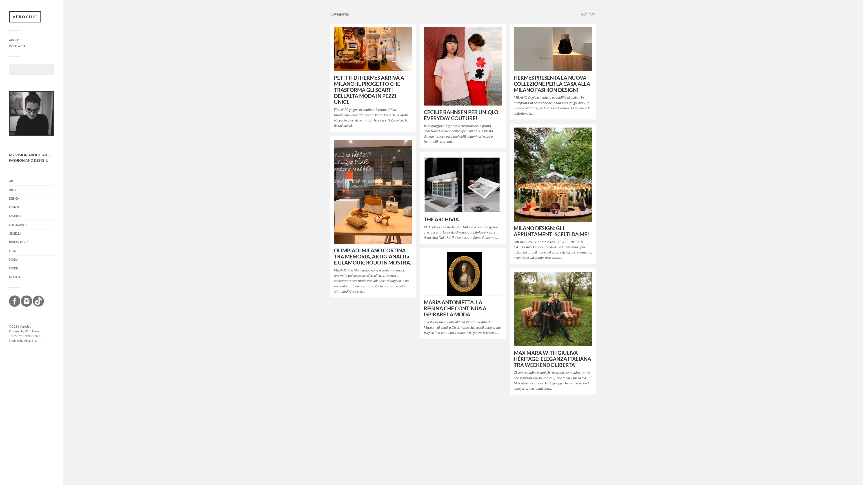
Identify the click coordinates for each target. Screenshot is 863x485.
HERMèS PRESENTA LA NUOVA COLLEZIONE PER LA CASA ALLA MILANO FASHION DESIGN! (552, 84)
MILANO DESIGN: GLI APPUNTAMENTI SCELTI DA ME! (551, 231)
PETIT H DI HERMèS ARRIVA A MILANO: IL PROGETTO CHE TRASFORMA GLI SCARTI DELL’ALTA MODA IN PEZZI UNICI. (369, 90)
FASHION (15, 216)
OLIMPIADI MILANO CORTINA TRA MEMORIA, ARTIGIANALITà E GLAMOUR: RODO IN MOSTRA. (372, 256)
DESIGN (14, 198)
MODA (13, 259)
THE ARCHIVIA (441, 219)
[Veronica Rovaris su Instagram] (26, 305)
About (14, 40)
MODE (13, 268)
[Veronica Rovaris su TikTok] (38, 305)
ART (12, 181)
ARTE (12, 190)
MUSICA (14, 277)
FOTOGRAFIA (18, 225)
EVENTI (14, 207)
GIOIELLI (15, 233)
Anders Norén (31, 336)
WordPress (32, 331)
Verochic (25, 16)
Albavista (30, 340)
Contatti (17, 46)
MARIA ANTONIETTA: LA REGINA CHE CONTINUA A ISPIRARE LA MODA (455, 308)
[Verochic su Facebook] (14, 305)
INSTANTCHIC (19, 242)
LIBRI (12, 251)
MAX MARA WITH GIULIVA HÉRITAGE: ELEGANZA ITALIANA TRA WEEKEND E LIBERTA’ (552, 359)
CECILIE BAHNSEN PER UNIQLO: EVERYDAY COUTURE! (462, 115)
